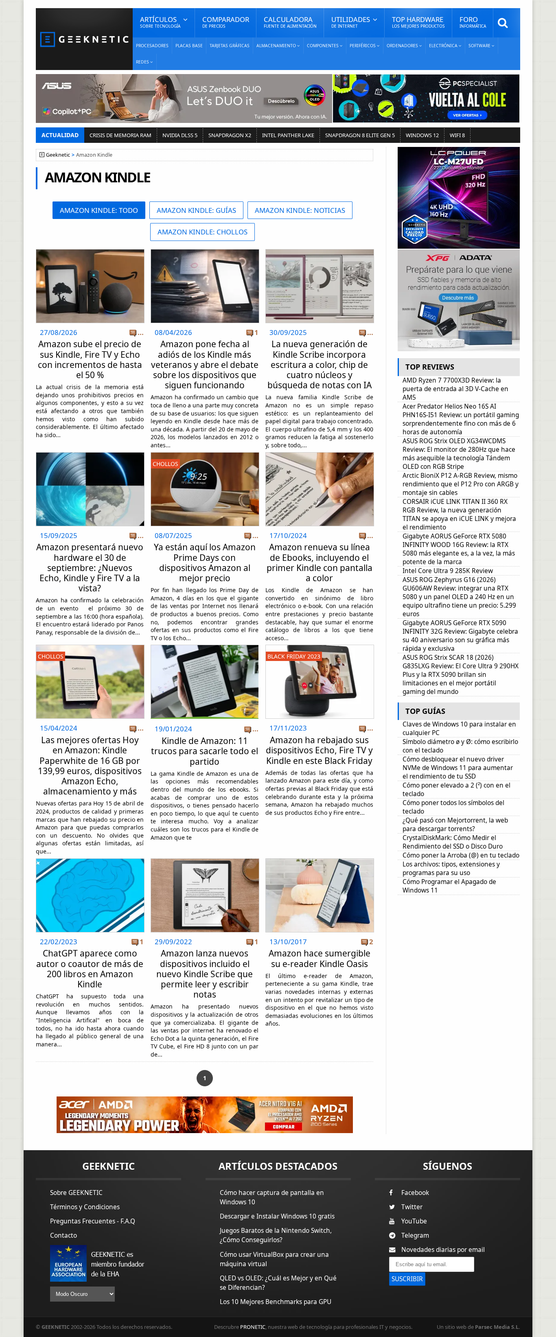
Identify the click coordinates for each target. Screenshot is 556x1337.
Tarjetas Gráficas (230, 45)
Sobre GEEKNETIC (76, 1192)
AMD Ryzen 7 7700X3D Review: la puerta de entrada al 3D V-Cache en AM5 (455, 389)
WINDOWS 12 (422, 135)
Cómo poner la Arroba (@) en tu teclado (461, 855)
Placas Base (189, 45)
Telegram (415, 1235)
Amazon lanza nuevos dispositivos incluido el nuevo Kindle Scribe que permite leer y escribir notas (204, 973)
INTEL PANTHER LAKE (288, 135)
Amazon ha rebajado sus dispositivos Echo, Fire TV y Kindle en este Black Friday (319, 750)
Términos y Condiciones (85, 1207)
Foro (473, 22)
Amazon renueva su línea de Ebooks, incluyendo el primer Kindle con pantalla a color (319, 562)
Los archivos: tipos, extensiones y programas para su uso (451, 868)
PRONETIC (252, 1326)
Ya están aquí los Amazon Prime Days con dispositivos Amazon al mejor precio (205, 562)
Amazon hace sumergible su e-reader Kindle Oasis (319, 958)
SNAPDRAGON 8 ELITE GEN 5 (360, 135)
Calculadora (290, 22)
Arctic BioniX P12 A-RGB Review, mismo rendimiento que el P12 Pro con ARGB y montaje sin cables (461, 484)
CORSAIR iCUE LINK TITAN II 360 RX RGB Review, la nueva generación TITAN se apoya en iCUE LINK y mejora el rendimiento (459, 514)
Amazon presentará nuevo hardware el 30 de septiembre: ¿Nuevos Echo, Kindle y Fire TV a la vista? (89, 567)
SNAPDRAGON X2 (229, 135)
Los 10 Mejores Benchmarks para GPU (275, 1302)
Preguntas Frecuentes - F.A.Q (92, 1221)
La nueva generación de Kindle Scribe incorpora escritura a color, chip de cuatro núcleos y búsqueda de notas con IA (319, 364)
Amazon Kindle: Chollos (202, 231)
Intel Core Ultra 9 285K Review (448, 571)
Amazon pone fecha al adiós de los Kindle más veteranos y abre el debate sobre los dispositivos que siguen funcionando (204, 364)
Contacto (63, 1235)
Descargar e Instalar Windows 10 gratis (277, 1216)
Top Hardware (418, 22)
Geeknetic (58, 154)
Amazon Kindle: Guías (196, 210)
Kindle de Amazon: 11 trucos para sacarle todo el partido (204, 751)
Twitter (411, 1207)
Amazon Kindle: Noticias (300, 210)
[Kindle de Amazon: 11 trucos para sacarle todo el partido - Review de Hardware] (204, 682)
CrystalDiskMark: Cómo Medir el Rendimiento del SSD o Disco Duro (453, 842)
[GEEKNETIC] (84, 38)
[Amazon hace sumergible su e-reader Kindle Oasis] (319, 861)
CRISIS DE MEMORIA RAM (120, 135)
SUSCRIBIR (407, 1279)
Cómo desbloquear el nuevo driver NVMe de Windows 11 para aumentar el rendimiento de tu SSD (458, 768)
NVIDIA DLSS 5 (179, 135)
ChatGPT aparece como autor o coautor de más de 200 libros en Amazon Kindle (89, 968)
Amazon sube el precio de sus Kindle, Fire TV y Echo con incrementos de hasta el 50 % (90, 359)
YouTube (414, 1221)
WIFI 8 (457, 135)
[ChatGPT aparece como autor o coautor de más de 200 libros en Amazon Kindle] (90, 861)
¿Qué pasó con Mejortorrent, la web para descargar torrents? (455, 824)
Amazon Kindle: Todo (99, 210)
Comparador (225, 22)
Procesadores (152, 45)
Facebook (415, 1192)
